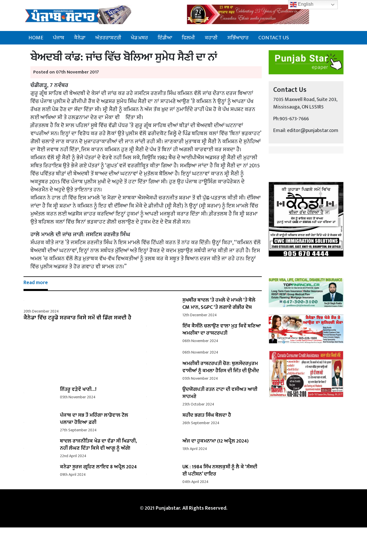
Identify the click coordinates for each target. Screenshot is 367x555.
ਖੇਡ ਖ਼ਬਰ (139, 37)
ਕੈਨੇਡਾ (79, 37)
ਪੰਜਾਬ (58, 37)
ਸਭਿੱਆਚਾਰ (238, 37)
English (305, 4)
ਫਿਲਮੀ (188, 37)
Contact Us (273, 37)
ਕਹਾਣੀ (211, 37)
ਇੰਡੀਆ (165, 37)
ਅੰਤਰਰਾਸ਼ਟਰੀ (108, 37)
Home (35, 37)
